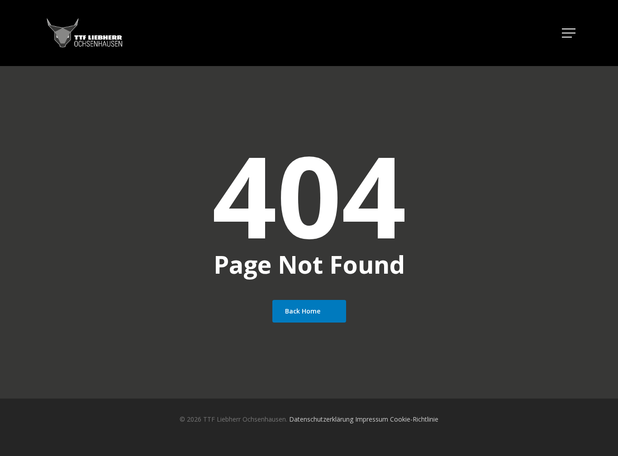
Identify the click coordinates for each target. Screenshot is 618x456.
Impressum (371, 419)
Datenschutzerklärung (321, 419)
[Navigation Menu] (569, 33)
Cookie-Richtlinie (414, 419)
